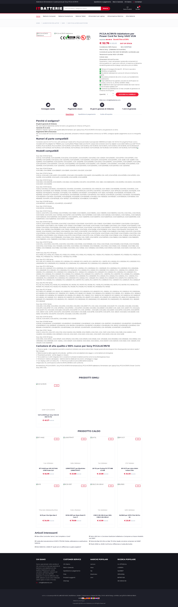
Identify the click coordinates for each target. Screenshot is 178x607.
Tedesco (87, 600)
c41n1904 (116, 595)
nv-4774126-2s (122, 564)
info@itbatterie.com (45, 582)
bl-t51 (103, 595)
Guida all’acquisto (106, 114)
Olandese (96, 600)
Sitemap (66, 581)
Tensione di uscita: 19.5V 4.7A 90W (111, 54)
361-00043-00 (122, 581)
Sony (63, 23)
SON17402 (127, 47)
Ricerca (105, 8)
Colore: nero (103, 57)
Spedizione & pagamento (87, 114)
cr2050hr (120, 567)
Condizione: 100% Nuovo (108, 47)
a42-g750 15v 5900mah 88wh (128, 595)
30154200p (121, 574)
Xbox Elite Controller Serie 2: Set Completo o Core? (53, 536)
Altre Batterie (130, 16)
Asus (91, 567)
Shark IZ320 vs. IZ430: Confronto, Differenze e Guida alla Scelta (111, 544)
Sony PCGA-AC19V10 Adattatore (78, 23)
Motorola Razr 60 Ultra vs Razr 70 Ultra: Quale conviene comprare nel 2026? (116, 541)
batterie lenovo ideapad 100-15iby (91, 595)
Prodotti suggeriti (69, 577)
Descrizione (70, 114)
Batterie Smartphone (65, 16)
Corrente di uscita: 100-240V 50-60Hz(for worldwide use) (119, 52)
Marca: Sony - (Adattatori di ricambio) (112, 49)
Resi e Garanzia (118, 2)
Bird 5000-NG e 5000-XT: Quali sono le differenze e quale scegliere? (58, 547)
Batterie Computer (49, 16)
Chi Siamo (128, 2)
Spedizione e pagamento (102, 2)
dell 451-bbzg (109, 595)
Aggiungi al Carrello (127, 94)
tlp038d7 (120, 571)
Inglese (92, 600)
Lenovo (92, 564)
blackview (93, 574)
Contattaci (138, 2)
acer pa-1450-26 (54, 595)
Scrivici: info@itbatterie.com (111, 100)
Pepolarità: (102, 39)
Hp (91, 571)
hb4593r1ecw (72, 595)
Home (38, 16)
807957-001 (121, 577)
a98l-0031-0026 (63, 595)
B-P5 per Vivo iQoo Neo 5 (48, 515)
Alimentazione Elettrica (115, 16)
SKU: (126, 47)
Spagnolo (102, 600)
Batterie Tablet (81, 16)
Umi (91, 577)
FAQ (64, 574)
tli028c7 (79, 595)
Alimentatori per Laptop (96, 16)
